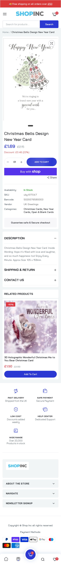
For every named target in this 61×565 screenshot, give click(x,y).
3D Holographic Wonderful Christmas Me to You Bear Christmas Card (29, 359)
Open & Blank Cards (43, 212)
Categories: (10, 209)
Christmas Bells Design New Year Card (26, 136)
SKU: (6, 194)
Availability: (10, 190)
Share (53, 177)
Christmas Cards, (34, 209)
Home (6, 32)
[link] (6, 559)
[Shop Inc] (30, 14)
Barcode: (9, 199)
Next (54, 339)
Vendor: (8, 204)
